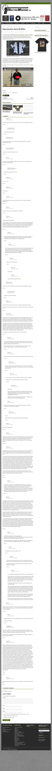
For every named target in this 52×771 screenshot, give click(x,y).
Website (4, 731)
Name (4, 725)
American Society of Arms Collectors (20, 748)
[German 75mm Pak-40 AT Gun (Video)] (28, 109)
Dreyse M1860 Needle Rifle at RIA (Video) (7, 112)
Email (4, 728)
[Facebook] (46, 3)
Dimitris (7, 180)
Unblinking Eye (17, 764)
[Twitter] (48, 3)
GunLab (18, 34)
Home (3, 23)
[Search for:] (42, 27)
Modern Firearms (17, 758)
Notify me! (41, 752)
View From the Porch (6, 752)
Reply (6, 136)
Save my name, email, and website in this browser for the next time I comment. (17, 734)
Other (39, 23)
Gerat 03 (8, 37)
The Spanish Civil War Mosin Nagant (20, 763)
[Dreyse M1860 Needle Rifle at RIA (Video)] (7, 108)
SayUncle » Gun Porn (8, 711)
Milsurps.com (17, 757)
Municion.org (17, 759)
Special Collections (9, 23)
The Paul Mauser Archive (18, 762)
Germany (6, 96)
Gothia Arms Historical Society (19, 752)
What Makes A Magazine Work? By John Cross (17, 114)
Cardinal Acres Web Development (12, 768)
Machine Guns (32, 23)
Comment (4, 718)
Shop (43, 23)
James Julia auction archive (18, 754)
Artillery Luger (17, 749)
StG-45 (24, 37)
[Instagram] (50, 3)
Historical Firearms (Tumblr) (7, 750)
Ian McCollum (9, 130)
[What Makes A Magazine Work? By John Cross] (18, 109)
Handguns (16, 23)
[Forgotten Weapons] (16, 13)
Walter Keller (8, 285)
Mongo (7, 120)
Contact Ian (4, 3)
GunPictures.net (17, 753)
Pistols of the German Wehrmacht (20, 761)
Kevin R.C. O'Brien (9, 150)
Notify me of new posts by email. (9, 737)
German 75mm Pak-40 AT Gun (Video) (28, 114)
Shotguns (22, 23)
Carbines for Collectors (18, 751)
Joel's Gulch (4, 751)
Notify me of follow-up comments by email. (11, 736)
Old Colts (16, 760)
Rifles (27, 23)
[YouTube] (44, 3)
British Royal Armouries (6, 748)
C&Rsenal (16, 750)
